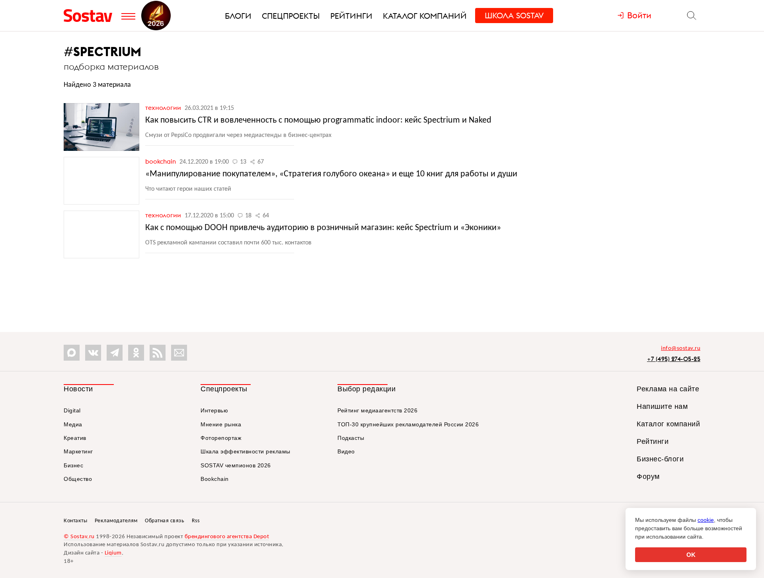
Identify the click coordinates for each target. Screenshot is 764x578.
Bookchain (161, 161)
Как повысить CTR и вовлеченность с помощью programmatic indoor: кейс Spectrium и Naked (318, 120)
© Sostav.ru (79, 537)
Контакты (75, 521)
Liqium (113, 553)
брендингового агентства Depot (227, 537)
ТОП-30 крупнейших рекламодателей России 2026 (408, 424)
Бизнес (73, 465)
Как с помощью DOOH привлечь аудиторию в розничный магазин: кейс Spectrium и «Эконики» (323, 227)
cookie (706, 520)
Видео (346, 451)
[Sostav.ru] (90, 15)
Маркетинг (78, 451)
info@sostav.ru (680, 348)
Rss (196, 521)
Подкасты (350, 438)
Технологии (164, 107)
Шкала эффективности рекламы (245, 451)
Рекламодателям (116, 521)
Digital (72, 410)
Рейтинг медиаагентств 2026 (377, 410)
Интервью (214, 410)
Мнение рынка (221, 424)
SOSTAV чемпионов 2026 (236, 465)
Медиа (73, 424)
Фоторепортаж (221, 438)
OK (691, 554)
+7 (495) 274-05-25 (673, 359)
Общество (78, 479)
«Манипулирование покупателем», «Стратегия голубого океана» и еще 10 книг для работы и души (331, 174)
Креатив (75, 438)
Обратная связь (164, 521)
